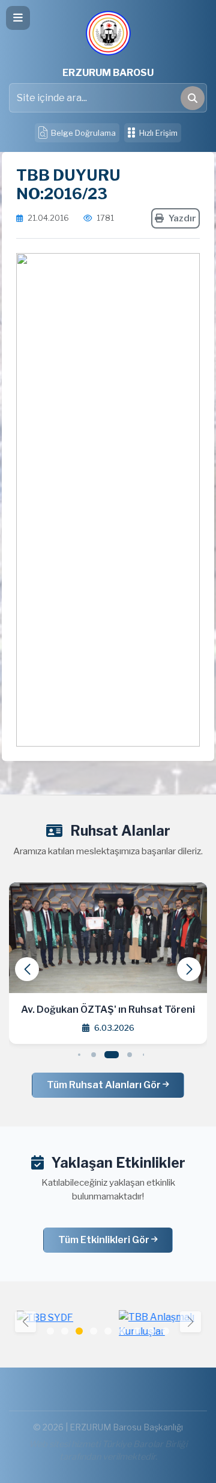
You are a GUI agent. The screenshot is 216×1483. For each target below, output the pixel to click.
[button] (189, 969)
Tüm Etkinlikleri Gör (104, 1240)
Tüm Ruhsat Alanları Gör (105, 1085)
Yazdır (182, 218)
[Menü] (18, 18)
